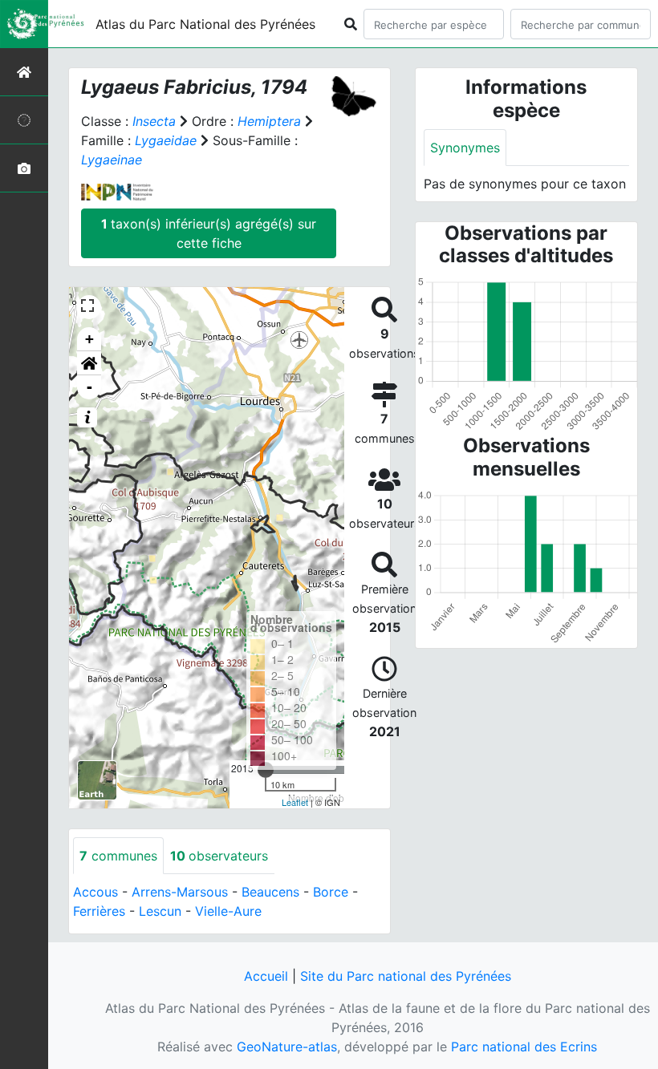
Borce (330, 892)
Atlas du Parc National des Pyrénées (205, 24)
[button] (89, 363)
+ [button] (89, 338)
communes (118, 856)
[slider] (266, 770)
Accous (95, 892)
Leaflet (295, 802)
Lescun (160, 911)
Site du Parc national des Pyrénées (405, 976)
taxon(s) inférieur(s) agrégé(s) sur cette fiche (208, 233)
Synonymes (465, 148)
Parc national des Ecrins (524, 1047)
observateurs (219, 856)
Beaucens (270, 892)
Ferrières (99, 911)
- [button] (89, 387)
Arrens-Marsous (180, 892)
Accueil (266, 976)
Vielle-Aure (228, 911)
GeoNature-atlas (287, 1047)
